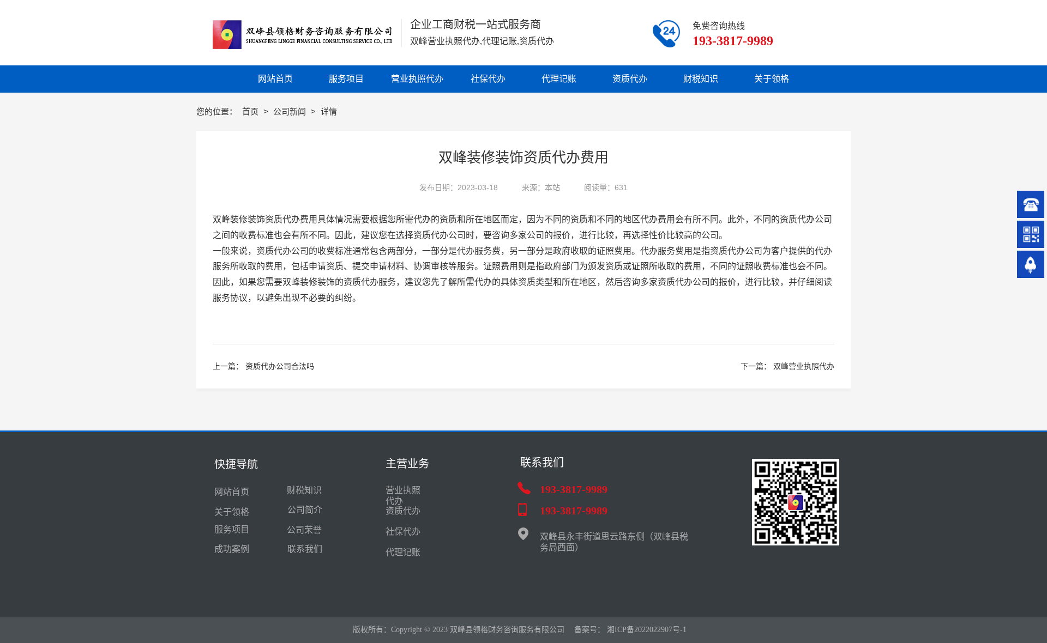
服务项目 (231, 529)
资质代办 (361, 282)
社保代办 (403, 531)
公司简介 (304, 509)
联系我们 (304, 549)
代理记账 (403, 552)
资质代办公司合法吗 (279, 366)
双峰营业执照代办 (803, 366)
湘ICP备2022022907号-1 (647, 630)
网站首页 (231, 491)
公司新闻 (290, 111)
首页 (251, 111)
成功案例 (231, 549)
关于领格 (231, 512)
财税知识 (304, 490)
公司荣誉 (304, 530)
